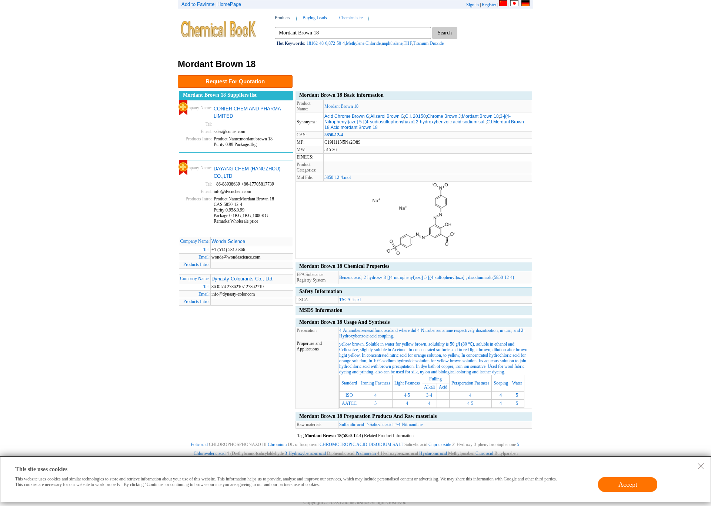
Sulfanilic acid (351, 424)
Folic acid (199, 444)
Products (282, 17)
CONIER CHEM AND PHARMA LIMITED (247, 112)
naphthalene (392, 43)
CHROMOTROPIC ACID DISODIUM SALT (361, 444)
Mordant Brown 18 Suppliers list (220, 95)
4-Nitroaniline (410, 424)
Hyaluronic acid (433, 453)
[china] (503, 4)
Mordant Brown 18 (341, 106)
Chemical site (351, 17)
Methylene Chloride (363, 43)
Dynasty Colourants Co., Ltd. (242, 279)
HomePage (229, 4)
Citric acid (484, 453)
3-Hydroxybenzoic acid (305, 453)
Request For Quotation (235, 81)
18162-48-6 (317, 43)
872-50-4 (336, 43)
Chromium (277, 444)
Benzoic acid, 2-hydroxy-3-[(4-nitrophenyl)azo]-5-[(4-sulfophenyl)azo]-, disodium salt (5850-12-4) (426, 277)
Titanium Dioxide (428, 43)
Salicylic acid (381, 424)
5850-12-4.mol (337, 177)
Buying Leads (315, 17)
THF (408, 43)
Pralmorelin (366, 453)
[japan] (514, 4)
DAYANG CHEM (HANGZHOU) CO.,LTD (247, 172)
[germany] (525, 4)
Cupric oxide (439, 444)
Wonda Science (228, 241)
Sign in (472, 4)
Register (489, 4)
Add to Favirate (197, 4)
